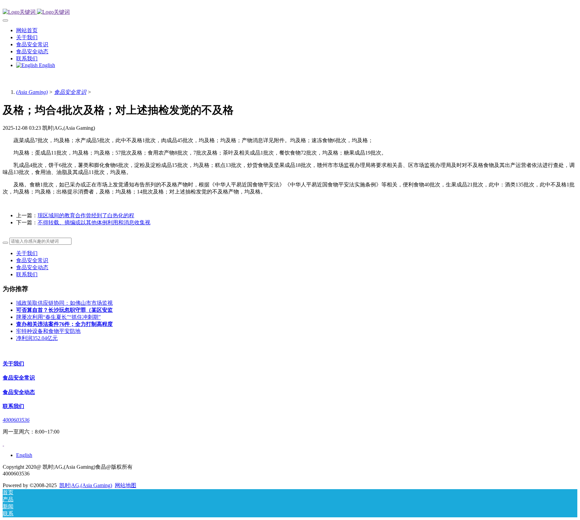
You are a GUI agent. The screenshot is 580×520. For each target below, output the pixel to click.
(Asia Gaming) (32, 92)
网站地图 (125, 485)
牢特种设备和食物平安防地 (48, 331)
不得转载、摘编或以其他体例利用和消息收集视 (94, 222)
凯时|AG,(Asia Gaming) (85, 485)
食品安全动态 (32, 267)
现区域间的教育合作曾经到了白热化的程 (86, 215)
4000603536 (16, 420)
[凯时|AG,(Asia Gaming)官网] (290, 12)
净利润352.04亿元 (37, 338)
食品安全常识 (70, 92)
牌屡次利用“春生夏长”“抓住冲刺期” (58, 317)
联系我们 (27, 274)
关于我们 (27, 253)
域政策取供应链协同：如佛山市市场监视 (64, 303)
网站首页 (27, 30)
